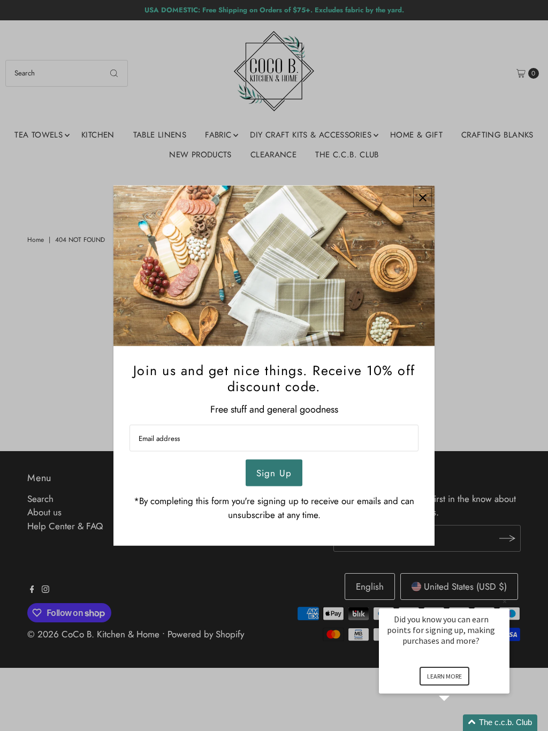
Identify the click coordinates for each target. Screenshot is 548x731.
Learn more (444, 676)
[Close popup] (422, 197)
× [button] (505, 601)
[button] (457, 722)
